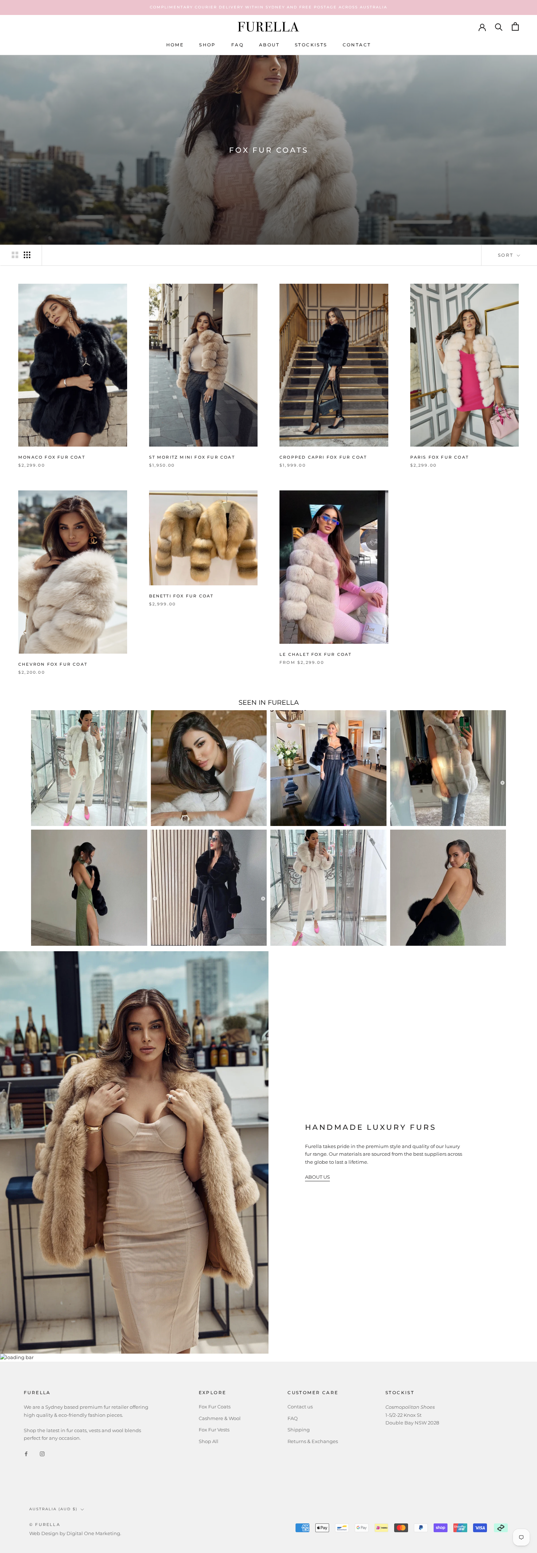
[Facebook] (26, 1453)
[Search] (499, 26)
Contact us (300, 1406)
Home (175, 44)
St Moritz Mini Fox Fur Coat (192, 457)
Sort (506, 255)
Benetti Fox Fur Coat (181, 595)
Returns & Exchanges (312, 1441)
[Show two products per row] (15, 255)
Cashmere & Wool (220, 1418)
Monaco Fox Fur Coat (51, 457)
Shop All (208, 1441)
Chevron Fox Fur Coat (52, 664)
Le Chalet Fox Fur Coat (315, 654)
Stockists (311, 44)
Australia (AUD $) (53, 1509)
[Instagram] (42, 1453)
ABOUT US (317, 1177)
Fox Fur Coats (215, 1406)
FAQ (237, 44)
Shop (207, 44)
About (269, 44)
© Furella (44, 1524)
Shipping (298, 1429)
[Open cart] (515, 26)
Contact (357, 44)
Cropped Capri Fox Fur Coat (323, 457)
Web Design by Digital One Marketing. (75, 1533)
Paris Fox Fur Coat (439, 457)
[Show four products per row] (27, 255)
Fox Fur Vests (214, 1429)
